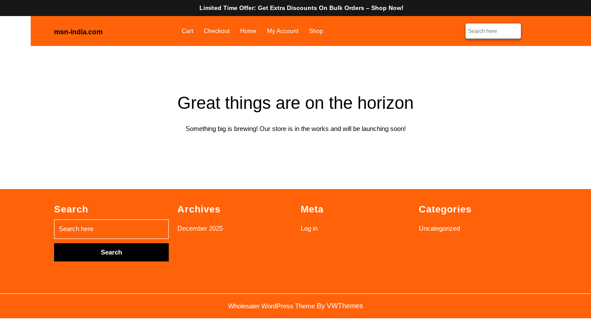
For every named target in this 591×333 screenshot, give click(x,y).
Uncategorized (439, 228)
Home (248, 30)
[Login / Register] (532, 31)
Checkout (217, 30)
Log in (309, 228)
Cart (187, 30)
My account (283, 30)
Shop (316, 30)
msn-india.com (78, 32)
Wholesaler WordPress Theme (271, 306)
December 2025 (200, 228)
